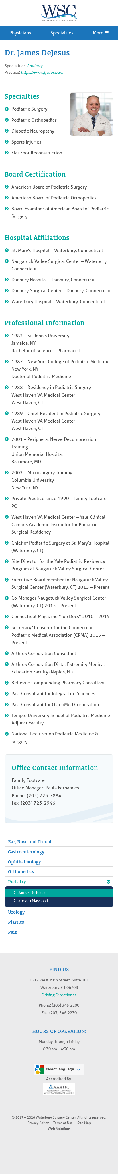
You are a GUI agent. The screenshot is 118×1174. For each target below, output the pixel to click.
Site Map (84, 1122)
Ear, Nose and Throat (30, 841)
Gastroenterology (26, 851)
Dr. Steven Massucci (30, 900)
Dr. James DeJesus (29, 892)
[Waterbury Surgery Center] (59, 13)
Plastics (16, 922)
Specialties (61, 33)
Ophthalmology (24, 861)
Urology (16, 912)
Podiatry (34, 65)
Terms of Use (63, 1122)
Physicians (20, 33)
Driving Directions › (59, 994)
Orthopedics (21, 871)
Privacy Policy (38, 1122)
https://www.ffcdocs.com (42, 72)
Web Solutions (59, 1128)
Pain (12, 932)
